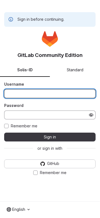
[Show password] (91, 115)
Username (14, 84)
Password (14, 105)
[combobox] (18, 209)
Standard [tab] (75, 69)
